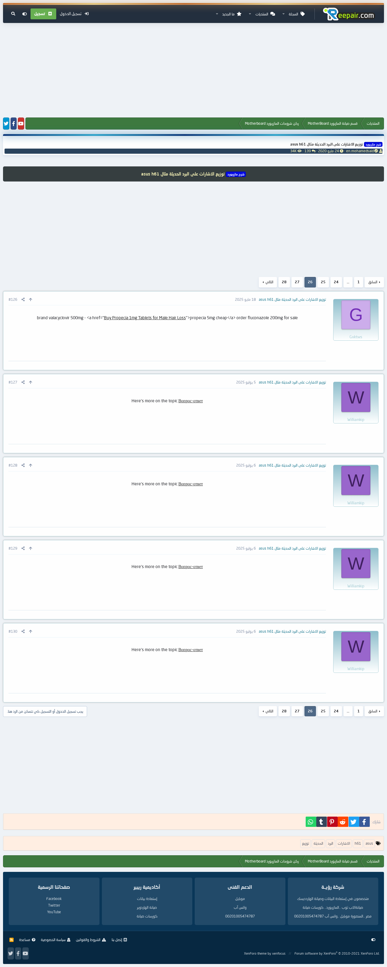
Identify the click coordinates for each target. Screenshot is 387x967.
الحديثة (318, 843)
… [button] (348, 282)
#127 (12, 382)
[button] (283, 14)
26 (310, 282)
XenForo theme (255, 953)
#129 (12, 548)
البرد (330, 843)
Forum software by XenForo (336, 953)
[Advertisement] (193, 70)
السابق (372, 282)
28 (284, 282)
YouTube (54, 912)
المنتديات (261, 14)
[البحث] (13, 13)
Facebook (54, 898)
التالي (269, 282)
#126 (12, 299)
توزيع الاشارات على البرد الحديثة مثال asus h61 (335, 144)
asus (369, 843)
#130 (12, 631)
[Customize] (25, 13)
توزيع (305, 843)
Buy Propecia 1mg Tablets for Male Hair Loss (145, 317)
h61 (358, 843)
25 (323, 282)
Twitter (54, 905)
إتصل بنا (117, 939)
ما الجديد (228, 14)
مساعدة (24, 939)
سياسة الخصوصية (53, 939)
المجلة (293, 14)
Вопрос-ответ (190, 400)
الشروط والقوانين (88, 939)
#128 (12, 465)
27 (297, 282)
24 (336, 282)
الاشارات (344, 843)
